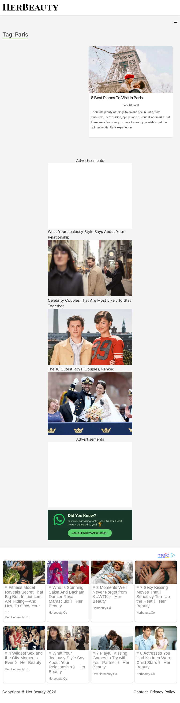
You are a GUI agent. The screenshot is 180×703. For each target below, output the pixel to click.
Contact (141, 691)
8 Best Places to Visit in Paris (117, 97)
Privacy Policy (162, 691)
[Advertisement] (90, 196)
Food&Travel (131, 105)
